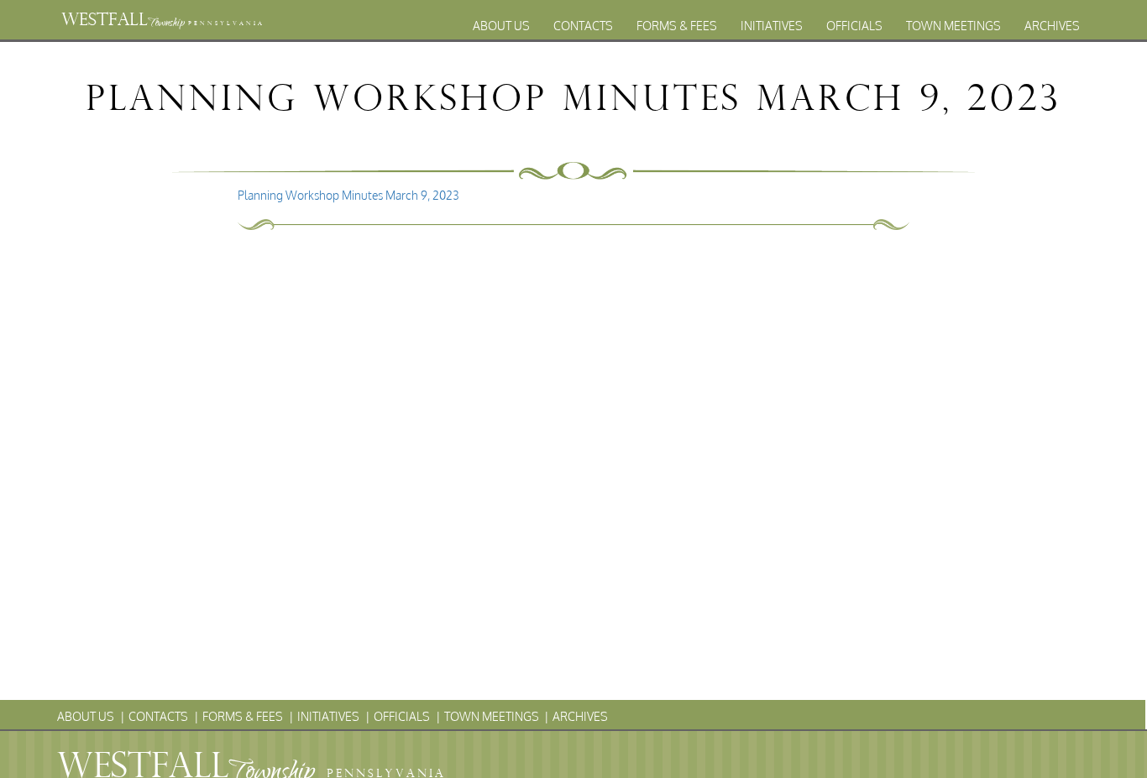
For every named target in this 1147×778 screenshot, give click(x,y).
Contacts (583, 25)
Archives (1052, 25)
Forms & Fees (676, 25)
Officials (854, 25)
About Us (501, 25)
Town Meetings (953, 25)
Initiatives (772, 25)
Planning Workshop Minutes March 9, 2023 (348, 195)
